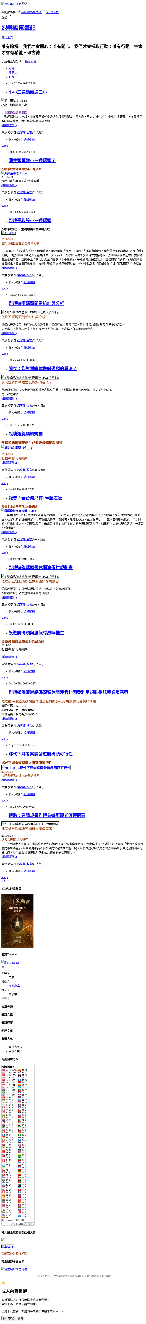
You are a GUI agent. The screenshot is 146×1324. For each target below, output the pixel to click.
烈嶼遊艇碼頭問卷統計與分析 (36, 303)
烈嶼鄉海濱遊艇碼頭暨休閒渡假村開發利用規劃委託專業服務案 (68, 692)
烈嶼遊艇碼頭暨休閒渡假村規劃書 (41, 567)
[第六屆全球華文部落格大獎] (7, 1246)
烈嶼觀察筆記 (18, 27)
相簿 (11, 68)
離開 (20, 1318)
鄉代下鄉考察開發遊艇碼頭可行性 (41, 754)
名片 (11, 77)
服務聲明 (106, 1276)
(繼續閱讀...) (9, 125)
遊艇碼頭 (29, 139)
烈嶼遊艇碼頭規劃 (26, 433)
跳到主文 (7, 37)
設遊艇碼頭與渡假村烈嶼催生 (36, 632)
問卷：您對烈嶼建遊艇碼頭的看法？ (43, 368)
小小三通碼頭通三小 (28, 92)
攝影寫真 (30, 61)
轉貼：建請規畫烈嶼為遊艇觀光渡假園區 (47, 815)
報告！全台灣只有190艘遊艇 (35, 498)
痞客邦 (21, 132)
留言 (29, 132)
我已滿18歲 (9, 1318)
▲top (4, 145)
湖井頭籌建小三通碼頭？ (32, 160)
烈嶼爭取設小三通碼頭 (30, 220)
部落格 (13, 72)
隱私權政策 (93, 1276)
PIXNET (46, 1276)
